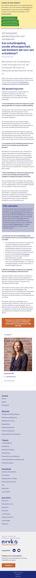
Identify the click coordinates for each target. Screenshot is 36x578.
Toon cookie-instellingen (10, 21)
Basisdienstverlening (8, 449)
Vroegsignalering (7, 443)
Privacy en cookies (18, 572)
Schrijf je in (8, 565)
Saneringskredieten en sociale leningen (13, 459)
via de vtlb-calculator (16, 212)
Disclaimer (18, 574)
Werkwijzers (5, 488)
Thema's (5, 440)
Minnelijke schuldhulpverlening (10, 414)
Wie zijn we (5, 500)
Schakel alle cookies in (9, 18)
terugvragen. (26, 254)
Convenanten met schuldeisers (11, 456)
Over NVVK (6, 498)
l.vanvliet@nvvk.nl (11, 376)
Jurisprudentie (6, 491)
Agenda (4, 402)
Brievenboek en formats (9, 481)
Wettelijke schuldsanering (9, 417)
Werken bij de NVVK (7, 517)
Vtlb (3, 485)
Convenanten (5, 475)
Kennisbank (6, 469)
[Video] (18, 550)
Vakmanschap (6, 453)
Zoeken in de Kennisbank (9, 472)
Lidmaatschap (6, 514)
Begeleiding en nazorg (8, 421)
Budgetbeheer (6, 424)
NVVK (10, 224)
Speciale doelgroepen (8, 431)
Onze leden (5, 510)
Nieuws (4, 398)
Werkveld (5, 411)
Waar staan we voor (7, 504)
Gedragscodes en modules (9, 478)
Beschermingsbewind (8, 427)
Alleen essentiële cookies (10, 24)
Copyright (18, 576)
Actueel (5, 396)
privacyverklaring (6, 14)
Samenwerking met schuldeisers (11, 434)
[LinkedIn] (14, 550)
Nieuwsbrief (5, 405)
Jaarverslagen (6, 520)
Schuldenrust (5, 446)
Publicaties (5, 524)
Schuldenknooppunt (8, 463)
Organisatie (5, 507)
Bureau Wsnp (18, 224)
